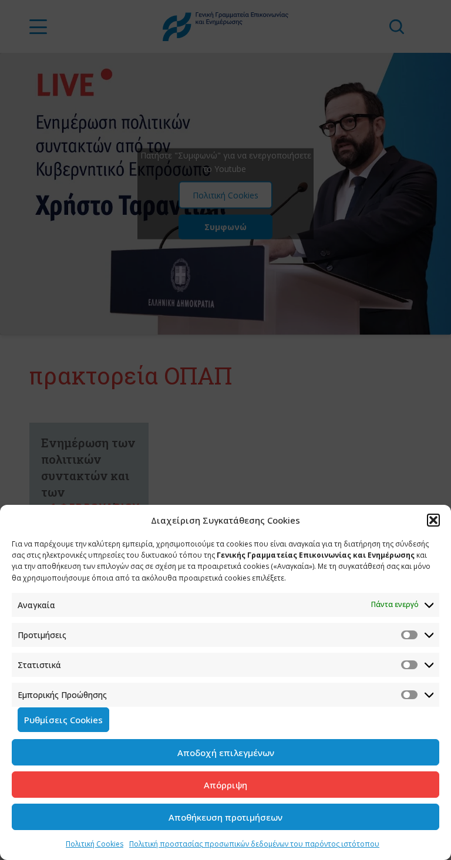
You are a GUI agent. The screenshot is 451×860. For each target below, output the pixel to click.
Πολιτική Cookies (94, 844)
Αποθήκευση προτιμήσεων (225, 817)
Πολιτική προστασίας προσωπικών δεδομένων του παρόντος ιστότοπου (254, 844)
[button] (433, 520)
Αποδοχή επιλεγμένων (225, 752)
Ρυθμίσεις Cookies (63, 720)
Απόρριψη (225, 785)
